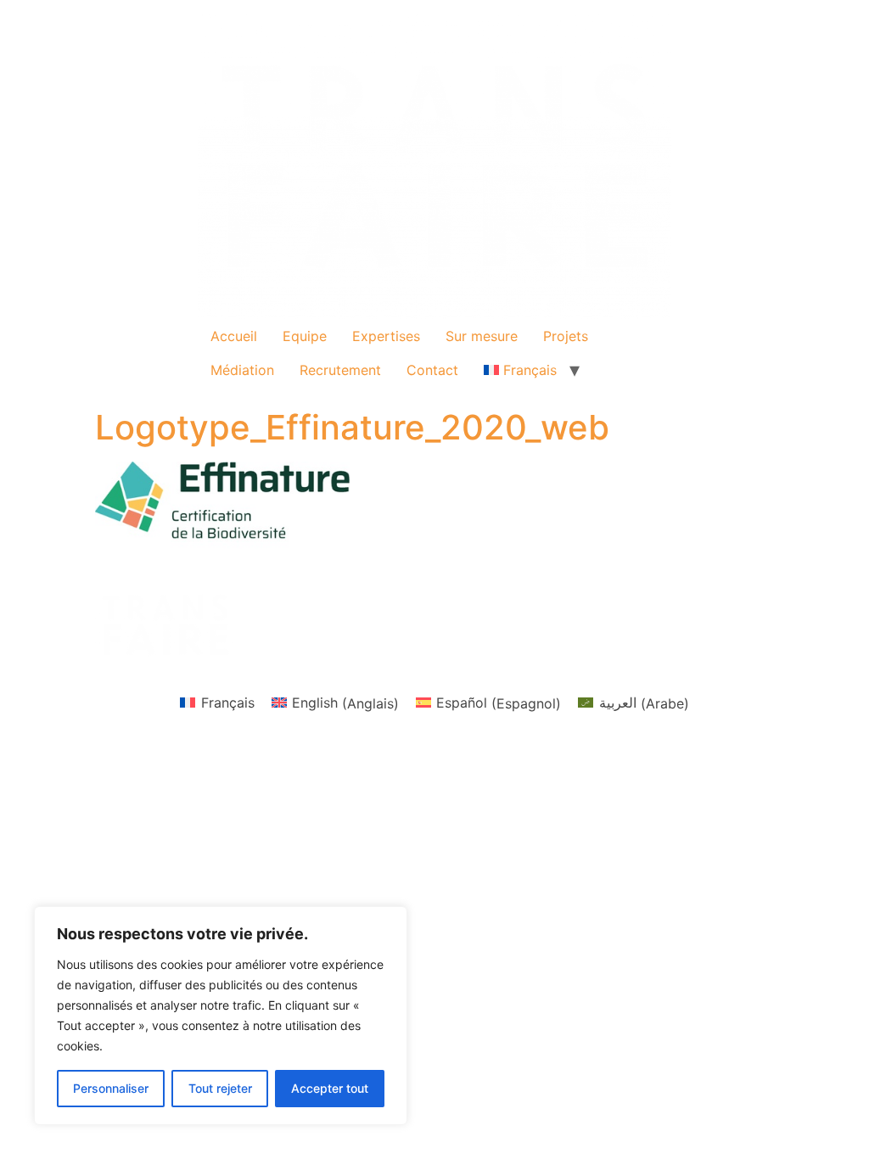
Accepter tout (329, 1088)
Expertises (386, 336)
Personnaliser (111, 1088)
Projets (565, 336)
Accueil (233, 336)
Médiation (242, 369)
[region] (220, 1015)
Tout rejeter (220, 1088)
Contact (432, 369)
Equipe (305, 336)
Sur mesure (482, 336)
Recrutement (340, 369)
